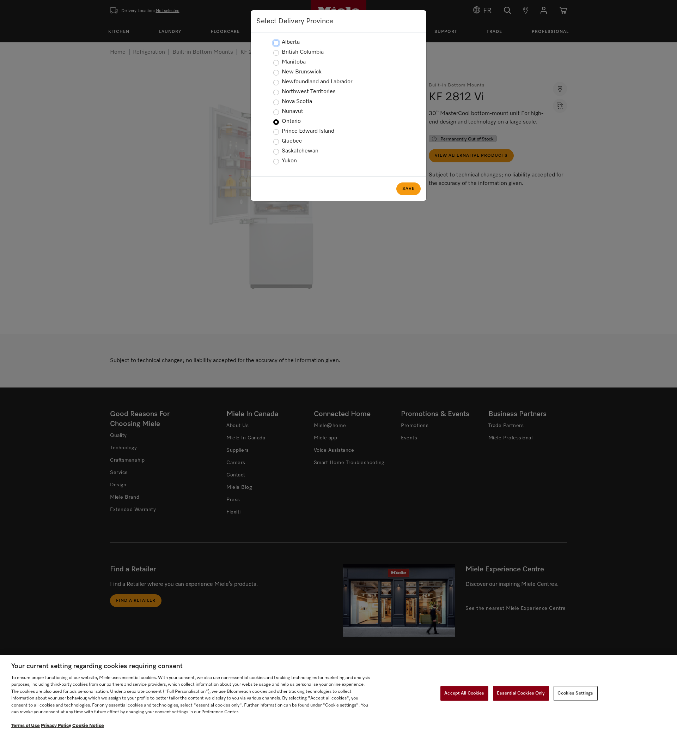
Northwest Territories (309, 92)
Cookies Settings (575, 693)
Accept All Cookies (464, 693)
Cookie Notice (88, 725)
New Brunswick (302, 72)
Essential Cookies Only (521, 693)
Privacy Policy (56, 725)
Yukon (289, 161)
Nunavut (292, 111)
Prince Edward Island (308, 131)
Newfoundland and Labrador (317, 82)
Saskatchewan (300, 151)
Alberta (291, 42)
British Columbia (303, 52)
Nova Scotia (297, 101)
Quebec (292, 141)
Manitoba (294, 62)
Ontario (291, 121)
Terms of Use (25, 725)
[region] (338, 694)
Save (408, 189)
